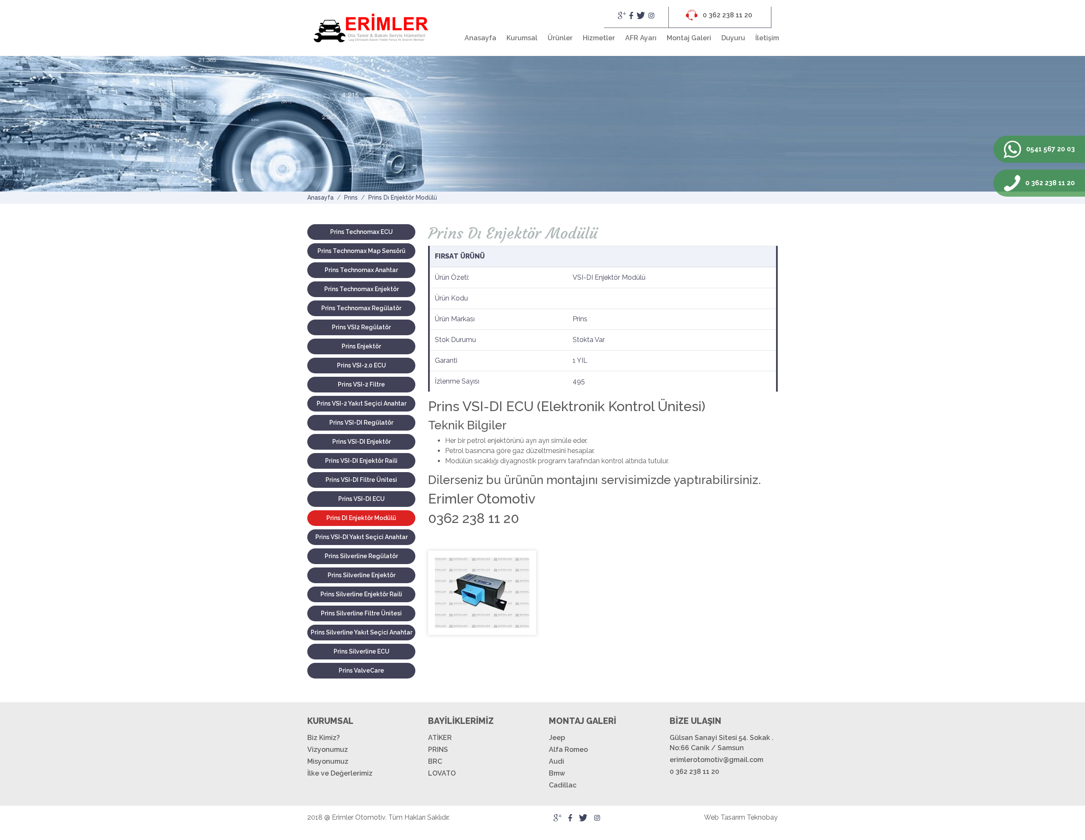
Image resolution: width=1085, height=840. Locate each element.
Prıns (351, 197)
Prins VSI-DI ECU (361, 498)
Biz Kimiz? (323, 738)
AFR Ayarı (641, 38)
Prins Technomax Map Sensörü (361, 251)
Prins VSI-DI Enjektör (361, 441)
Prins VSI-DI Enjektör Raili (361, 460)
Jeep (557, 738)
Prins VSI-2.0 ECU (361, 365)
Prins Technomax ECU (361, 231)
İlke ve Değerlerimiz (340, 773)
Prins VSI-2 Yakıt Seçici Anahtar (361, 403)
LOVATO (442, 773)
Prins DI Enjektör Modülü (361, 518)
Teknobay (762, 817)
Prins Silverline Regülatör (361, 556)
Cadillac (562, 785)
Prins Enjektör (361, 346)
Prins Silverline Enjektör (361, 575)
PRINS (438, 749)
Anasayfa (480, 38)
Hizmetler (599, 38)
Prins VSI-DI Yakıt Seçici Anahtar (361, 537)
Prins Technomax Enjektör (361, 289)
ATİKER (440, 738)
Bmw (557, 773)
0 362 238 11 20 (726, 15)
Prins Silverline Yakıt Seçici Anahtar (361, 632)
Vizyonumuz (327, 749)
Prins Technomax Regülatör (361, 308)
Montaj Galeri (689, 38)
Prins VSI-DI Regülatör (361, 422)
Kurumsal (521, 38)
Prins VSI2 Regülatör (361, 327)
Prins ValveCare (361, 670)
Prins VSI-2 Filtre (361, 384)
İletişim (767, 38)
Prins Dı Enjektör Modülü (402, 197)
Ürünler (560, 38)
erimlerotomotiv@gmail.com (716, 760)
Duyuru (733, 38)
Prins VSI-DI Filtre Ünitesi (361, 479)
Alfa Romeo (568, 749)
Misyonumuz (327, 761)
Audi (556, 761)
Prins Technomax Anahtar (361, 270)
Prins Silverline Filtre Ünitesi (361, 613)
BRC (435, 761)
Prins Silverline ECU (361, 651)
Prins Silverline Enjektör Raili (361, 594)
